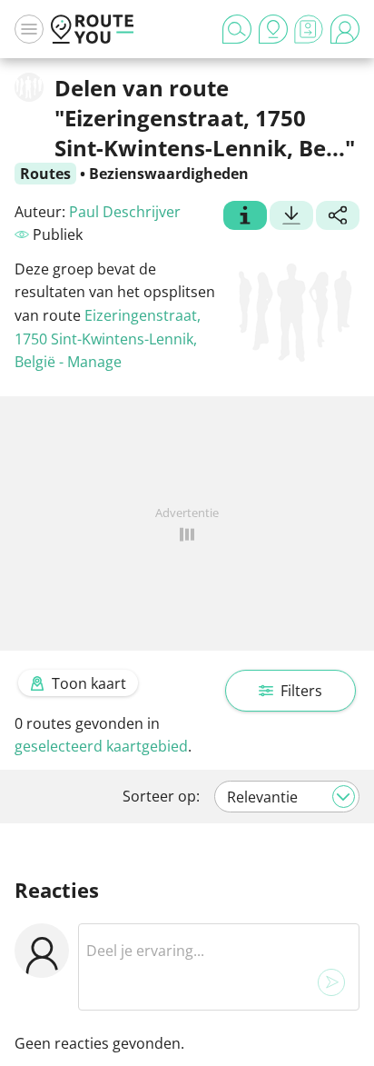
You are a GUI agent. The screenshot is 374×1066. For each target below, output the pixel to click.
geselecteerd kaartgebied (101, 746)
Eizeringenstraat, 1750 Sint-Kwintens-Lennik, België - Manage (108, 338)
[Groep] (245, 217)
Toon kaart (89, 683)
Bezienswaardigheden (169, 174)
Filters (301, 691)
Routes (45, 174)
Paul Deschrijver (125, 212)
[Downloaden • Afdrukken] (291, 217)
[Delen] (337, 217)
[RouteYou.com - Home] (92, 29)
